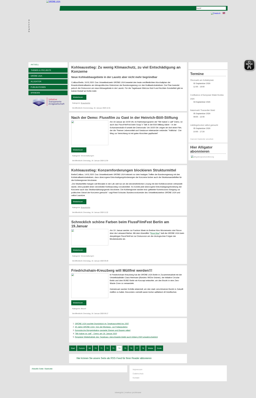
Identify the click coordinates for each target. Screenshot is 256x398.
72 (107, 348)
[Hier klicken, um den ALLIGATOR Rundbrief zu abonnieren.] (208, 157)
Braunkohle (85, 103)
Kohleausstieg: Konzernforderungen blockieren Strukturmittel (123, 170)
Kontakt (136, 378)
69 (90, 348)
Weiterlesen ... (79, 97)
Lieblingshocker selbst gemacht (204, 125)
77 (137, 348)
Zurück (82, 348)
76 (131, 348)
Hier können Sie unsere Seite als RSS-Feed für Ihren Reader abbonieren (114, 358)
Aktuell (35, 64)
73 (113, 348)
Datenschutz (138, 373)
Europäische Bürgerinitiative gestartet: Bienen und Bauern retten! (103, 330)
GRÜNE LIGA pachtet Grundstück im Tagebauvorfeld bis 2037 (102, 324)
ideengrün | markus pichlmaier (128, 392)
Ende (159, 348)
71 (101, 348)
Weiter (150, 348)
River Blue (155, 233)
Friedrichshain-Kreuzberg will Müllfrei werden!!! (111, 270)
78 (143, 348)
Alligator (36, 81)
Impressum (137, 369)
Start (73, 348)
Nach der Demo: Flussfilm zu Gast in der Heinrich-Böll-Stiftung (124, 118)
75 (125, 348)
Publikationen (38, 87)
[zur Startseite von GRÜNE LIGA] (53, 1)
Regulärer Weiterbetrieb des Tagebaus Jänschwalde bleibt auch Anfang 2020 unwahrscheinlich (116, 337)
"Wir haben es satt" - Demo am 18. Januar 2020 (96, 333)
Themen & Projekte (41, 70)
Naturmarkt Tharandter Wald (202, 110)
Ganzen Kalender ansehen (201, 139)
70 (96, 348)
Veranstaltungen (87, 156)
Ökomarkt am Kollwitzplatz (202, 80)
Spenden (35, 93)
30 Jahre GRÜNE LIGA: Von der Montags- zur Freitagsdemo (101, 327)
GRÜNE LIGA (36, 76)
